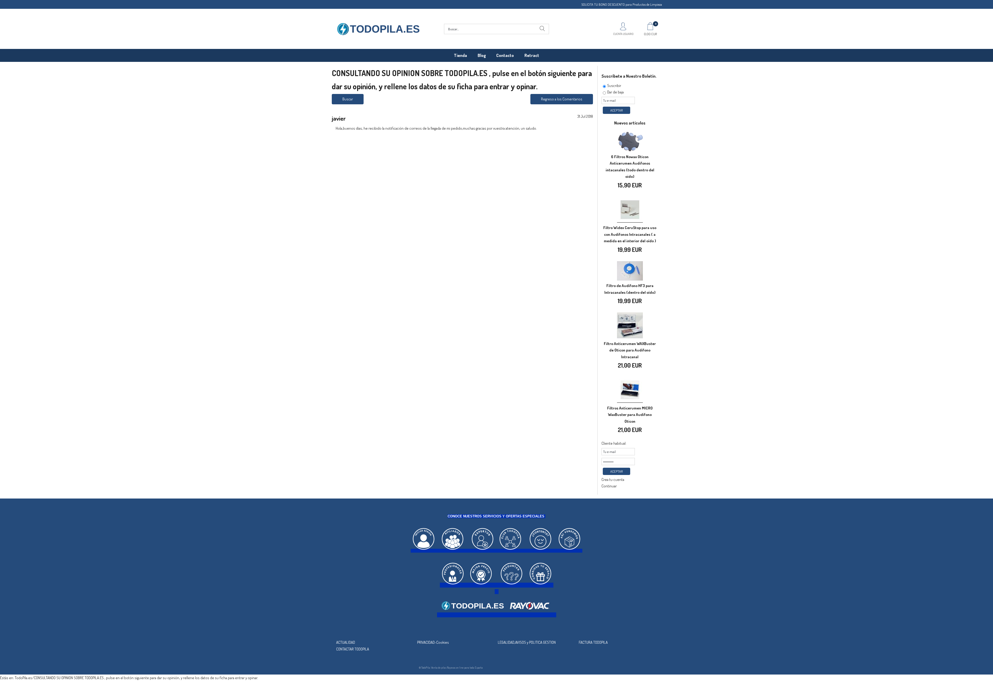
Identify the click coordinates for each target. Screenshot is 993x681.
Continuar (609, 486)
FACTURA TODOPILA (593, 642)
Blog (482, 55)
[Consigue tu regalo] (540, 585)
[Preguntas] (511, 585)
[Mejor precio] (481, 585)
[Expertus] (482, 551)
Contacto (505, 55)
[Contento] (540, 551)
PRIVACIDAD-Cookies (433, 642)
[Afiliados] (452, 551)
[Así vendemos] (569, 551)
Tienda (460, 55)
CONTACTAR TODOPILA (352, 649)
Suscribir (614, 85)
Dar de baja (615, 92)
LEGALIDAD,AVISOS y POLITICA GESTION (527, 642)
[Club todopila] (510, 551)
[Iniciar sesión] (424, 551)
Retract (531, 55)
